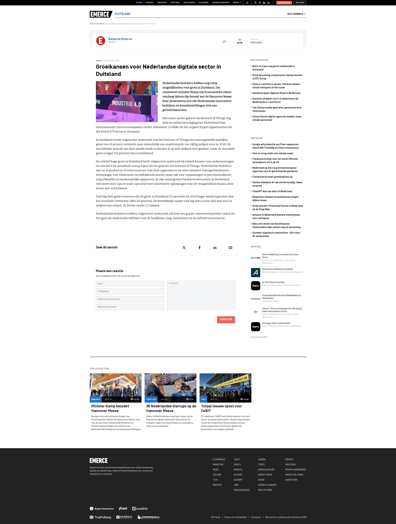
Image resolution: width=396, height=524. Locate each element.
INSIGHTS (238, 470)
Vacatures (189, 3)
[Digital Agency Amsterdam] (102, 508)
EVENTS (237, 465)
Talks (139, 3)
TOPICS (261, 465)
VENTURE (217, 475)
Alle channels (295, 14)
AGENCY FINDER (265, 475)
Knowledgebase (221, 3)
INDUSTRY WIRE (265, 490)
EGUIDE (261, 480)
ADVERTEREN (291, 480)
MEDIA (215, 470)
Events (150, 3)
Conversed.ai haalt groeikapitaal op (272, 177)
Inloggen (300, 3)
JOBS (236, 485)
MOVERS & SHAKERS (267, 485)
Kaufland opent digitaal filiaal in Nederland (276, 93)
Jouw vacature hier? (259, 337)
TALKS (237, 459)
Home (92, 24)
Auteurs (175, 3)
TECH (215, 480)
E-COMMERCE (219, 459)
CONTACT (289, 459)
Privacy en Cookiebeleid (235, 517)
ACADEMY (238, 480)
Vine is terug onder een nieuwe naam (272, 153)
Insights (162, 3)
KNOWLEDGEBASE (242, 490)
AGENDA (261, 459)
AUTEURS (238, 475)
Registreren (284, 3)
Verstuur (226, 319)
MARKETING (218, 465)
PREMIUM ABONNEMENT (295, 470)
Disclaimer (256, 517)
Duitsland (100, 24)
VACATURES (290, 465)
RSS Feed (215, 517)
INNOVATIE (217, 485)
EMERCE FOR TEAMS (294, 475)
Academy (204, 3)
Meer (236, 3)
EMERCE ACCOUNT (266, 470)
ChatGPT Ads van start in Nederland (272, 191)
